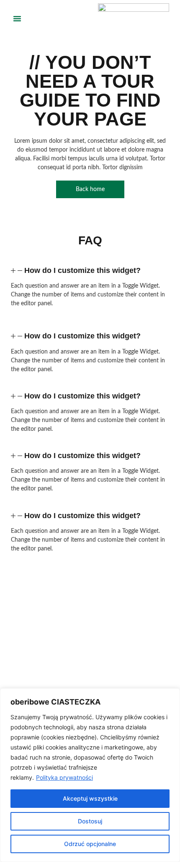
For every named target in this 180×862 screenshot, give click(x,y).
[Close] (171, 695)
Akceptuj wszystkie (90, 798)
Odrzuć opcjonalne (90, 843)
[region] (90, 775)
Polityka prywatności (64, 777)
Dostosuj (90, 821)
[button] (17, 18)
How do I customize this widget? (82, 270)
